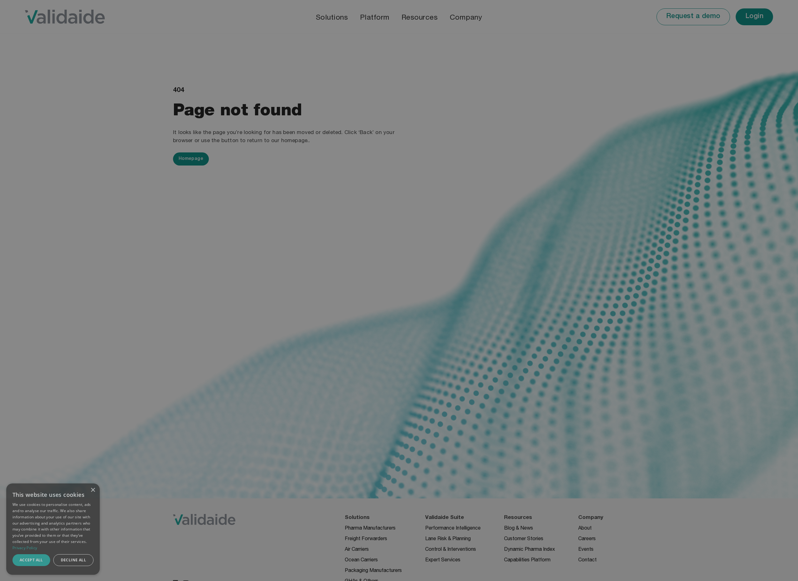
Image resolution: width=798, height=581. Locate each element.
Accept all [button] (31, 560)
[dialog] (53, 529)
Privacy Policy (24, 547)
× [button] (92, 490)
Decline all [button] (73, 560)
